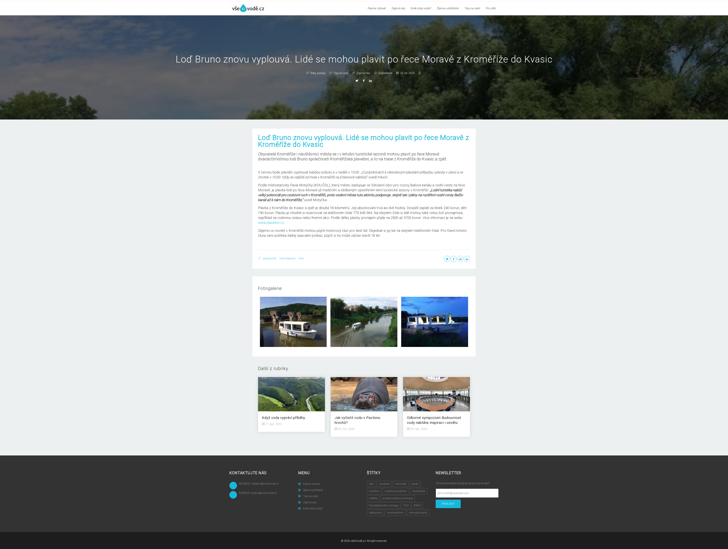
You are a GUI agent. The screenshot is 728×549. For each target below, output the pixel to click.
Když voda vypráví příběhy (283, 418)
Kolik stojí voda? (421, 8)
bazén (415, 483)
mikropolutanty (418, 512)
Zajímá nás (398, 8)
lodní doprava (287, 258)
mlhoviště (400, 483)
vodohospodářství (395, 491)
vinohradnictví (395, 512)
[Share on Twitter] (357, 80)
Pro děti (491, 8)
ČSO (406, 505)
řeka (301, 258)
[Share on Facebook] (364, 80)
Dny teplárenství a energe (383, 505)
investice (374, 491)
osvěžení (384, 483)
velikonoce (375, 512)
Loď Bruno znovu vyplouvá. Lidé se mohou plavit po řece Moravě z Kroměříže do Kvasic (363, 141)
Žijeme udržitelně (448, 8)
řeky (371, 483)
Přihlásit (448, 503)
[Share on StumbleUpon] (460, 259)
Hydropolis (418, 491)
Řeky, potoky (317, 73)
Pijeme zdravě (377, 8)
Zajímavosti (385, 73)
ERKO (417, 505)
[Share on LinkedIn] (371, 80)
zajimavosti (269, 258)
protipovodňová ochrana (398, 498)
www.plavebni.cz (271, 223)
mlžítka (373, 498)
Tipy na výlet (472, 8)
